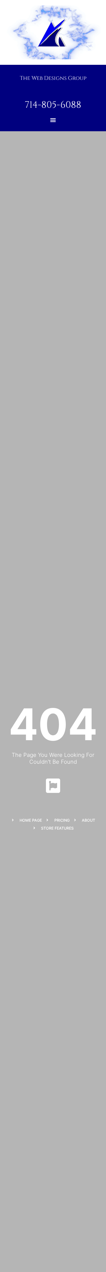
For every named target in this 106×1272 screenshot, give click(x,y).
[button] (53, 120)
